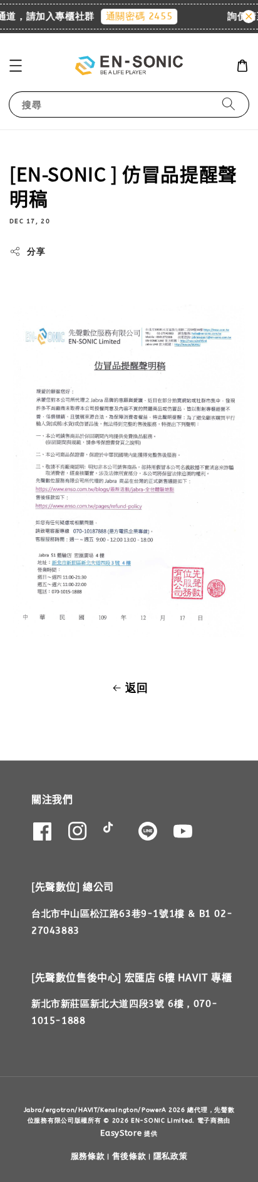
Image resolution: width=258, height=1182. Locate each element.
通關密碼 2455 (135, 16)
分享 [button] (36, 251)
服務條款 (88, 1156)
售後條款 (129, 1156)
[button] (15, 65)
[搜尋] (229, 104)
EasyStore (121, 1133)
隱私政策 (170, 1156)
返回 (136, 688)
